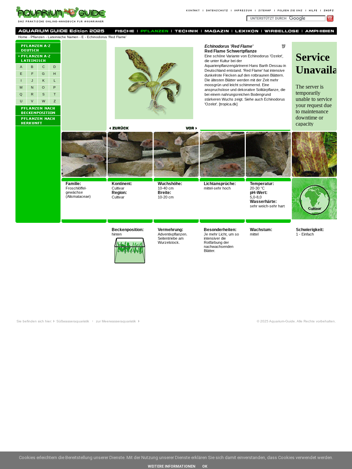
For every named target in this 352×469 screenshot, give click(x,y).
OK (204, 466)
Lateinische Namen (63, 37)
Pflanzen (38, 37)
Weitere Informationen (171, 466)
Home (23, 37)
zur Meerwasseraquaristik (117, 321)
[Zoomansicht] (314, 176)
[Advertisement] (84, 85)
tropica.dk (228, 104)
